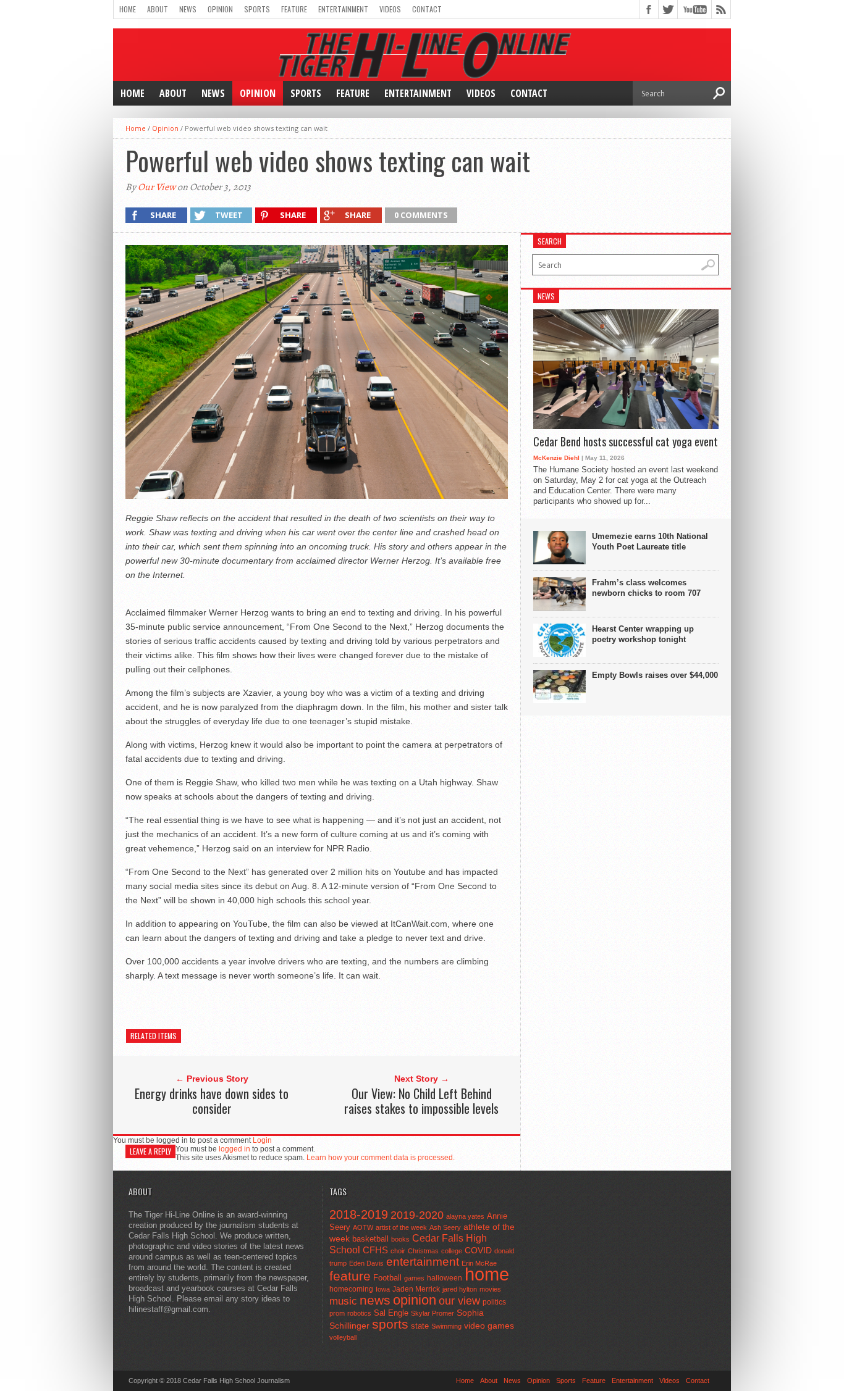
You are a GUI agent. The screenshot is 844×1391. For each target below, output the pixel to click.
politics (494, 1302)
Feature (294, 9)
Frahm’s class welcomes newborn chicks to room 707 (646, 588)
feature (350, 1276)
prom (337, 1313)
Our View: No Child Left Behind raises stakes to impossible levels (421, 1101)
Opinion (220, 9)
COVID (478, 1250)
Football (387, 1277)
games (414, 1278)
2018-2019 (358, 1214)
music (343, 1301)
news (375, 1300)
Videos (390, 9)
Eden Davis (366, 1263)
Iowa (383, 1289)
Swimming (446, 1326)
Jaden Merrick (416, 1289)
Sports (257, 9)
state (420, 1325)
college (451, 1251)
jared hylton (459, 1289)
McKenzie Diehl (556, 457)
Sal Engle (391, 1313)
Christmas (423, 1251)
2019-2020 (417, 1215)
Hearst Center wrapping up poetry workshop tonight (643, 634)
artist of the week (401, 1227)
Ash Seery (445, 1227)
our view (459, 1301)
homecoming (351, 1289)
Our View (156, 187)
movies (490, 1289)
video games (489, 1325)
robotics (359, 1313)
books (400, 1239)
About (157, 9)
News (187, 9)
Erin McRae (479, 1263)
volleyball (343, 1337)
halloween (444, 1278)
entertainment (422, 1261)
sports (390, 1324)
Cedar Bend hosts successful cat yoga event (625, 442)
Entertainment (343, 9)
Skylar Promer (432, 1313)
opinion (414, 1300)
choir (397, 1251)
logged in (234, 1149)
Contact (427, 9)
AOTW (363, 1227)
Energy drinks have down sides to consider (212, 1101)
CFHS (375, 1250)
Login (262, 1140)
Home (127, 9)
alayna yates (465, 1216)
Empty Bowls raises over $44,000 (655, 675)
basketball (370, 1238)
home (487, 1274)
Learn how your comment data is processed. (380, 1157)
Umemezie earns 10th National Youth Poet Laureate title (650, 541)
